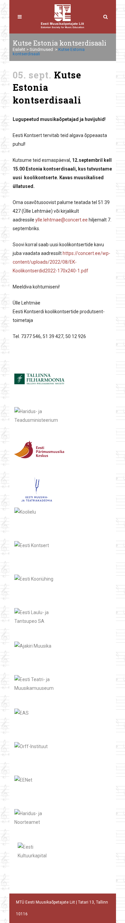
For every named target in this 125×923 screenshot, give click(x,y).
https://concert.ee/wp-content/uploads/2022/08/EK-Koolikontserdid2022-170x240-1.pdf (61, 262)
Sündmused (41, 49)
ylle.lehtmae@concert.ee (61, 219)
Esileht (19, 49)
